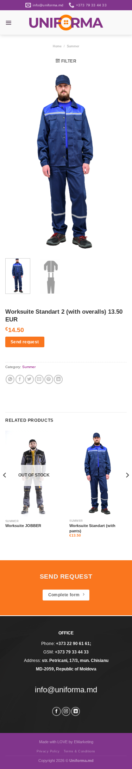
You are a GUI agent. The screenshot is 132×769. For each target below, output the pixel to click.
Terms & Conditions (79, 751)
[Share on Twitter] (29, 379)
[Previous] (16, 161)
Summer (73, 46)
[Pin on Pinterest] (48, 379)
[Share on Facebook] (19, 379)
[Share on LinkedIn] (58, 379)
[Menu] (8, 22)
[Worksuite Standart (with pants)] (98, 474)
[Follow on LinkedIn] (75, 711)
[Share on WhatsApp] (10, 379)
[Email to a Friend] (39, 379)
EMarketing (83, 742)
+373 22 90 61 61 (73, 643)
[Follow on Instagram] (66, 711)
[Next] (115, 161)
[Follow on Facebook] (56, 711)
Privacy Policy (48, 751)
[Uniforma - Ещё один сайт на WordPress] (66, 22)
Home (57, 46)
